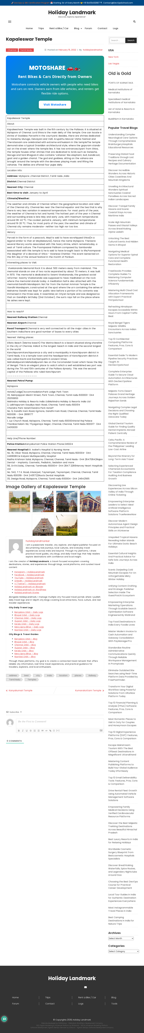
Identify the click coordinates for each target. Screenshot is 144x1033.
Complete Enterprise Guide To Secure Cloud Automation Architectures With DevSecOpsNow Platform (122, 378)
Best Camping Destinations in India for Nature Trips (121, 920)
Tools (114, 1003)
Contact (102, 28)
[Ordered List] (35, 730)
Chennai (12, 50)
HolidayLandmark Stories (26, 592)
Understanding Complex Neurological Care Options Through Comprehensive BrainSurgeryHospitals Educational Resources (122, 141)
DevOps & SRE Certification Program (32, 2)
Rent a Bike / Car (59, 28)
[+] (57, 730)
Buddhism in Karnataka (121, 118)
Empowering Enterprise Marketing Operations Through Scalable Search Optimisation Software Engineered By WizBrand (122, 608)
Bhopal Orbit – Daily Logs (27, 615)
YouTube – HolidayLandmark (28, 577)
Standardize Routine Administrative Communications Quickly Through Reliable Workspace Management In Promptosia (122, 655)
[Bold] (19, 730)
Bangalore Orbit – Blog (25, 638)
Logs (115, 28)
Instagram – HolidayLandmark (29, 571)
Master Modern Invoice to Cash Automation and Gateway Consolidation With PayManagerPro (122, 636)
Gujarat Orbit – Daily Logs (27, 621)
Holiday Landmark (72, 12)
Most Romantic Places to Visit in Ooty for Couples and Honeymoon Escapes (122, 722)
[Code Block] (46, 730)
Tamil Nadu (26, 50)
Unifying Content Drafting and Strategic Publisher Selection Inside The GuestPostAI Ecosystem (122, 590)
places (78, 675)
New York (113, 57)
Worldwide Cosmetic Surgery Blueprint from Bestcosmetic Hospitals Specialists (121, 853)
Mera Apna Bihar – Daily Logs (29, 627)
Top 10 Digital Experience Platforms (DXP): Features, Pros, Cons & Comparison (123, 735)
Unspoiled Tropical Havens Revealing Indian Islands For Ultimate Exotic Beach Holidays (123, 542)
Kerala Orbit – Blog (23, 650)
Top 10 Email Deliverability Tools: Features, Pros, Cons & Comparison (123, 781)
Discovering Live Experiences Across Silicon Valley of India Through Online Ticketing (122, 490)
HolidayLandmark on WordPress (30, 589)
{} (54, 730)
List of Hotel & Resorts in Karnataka (121, 110)
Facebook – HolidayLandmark (29, 574)
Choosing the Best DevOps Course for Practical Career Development (123, 885)
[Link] (50, 730)
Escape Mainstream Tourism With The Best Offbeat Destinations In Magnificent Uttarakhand (122, 749)
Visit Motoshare (55, 104)
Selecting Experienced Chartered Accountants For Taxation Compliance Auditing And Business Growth (122, 472)
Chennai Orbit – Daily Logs (27, 618)
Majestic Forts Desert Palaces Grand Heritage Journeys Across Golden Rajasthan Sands (121, 395)
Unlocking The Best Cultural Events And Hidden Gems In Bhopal (123, 241)
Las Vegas (113, 63)
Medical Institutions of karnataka (120, 91)
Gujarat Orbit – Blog (24, 647)
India (49, 675)
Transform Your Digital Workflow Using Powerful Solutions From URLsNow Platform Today (122, 691)
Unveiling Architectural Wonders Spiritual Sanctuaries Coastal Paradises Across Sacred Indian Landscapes (122, 193)
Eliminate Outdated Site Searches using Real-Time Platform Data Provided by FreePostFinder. (123, 675)
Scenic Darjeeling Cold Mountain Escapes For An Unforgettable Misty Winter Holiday (122, 574)
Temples (32, 679)
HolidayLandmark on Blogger (28, 586)
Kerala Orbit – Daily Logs (26, 624)
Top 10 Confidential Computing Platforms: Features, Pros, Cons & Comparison (120, 343)
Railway (92, 675)
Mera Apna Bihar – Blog (26, 653)
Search (131, 40)
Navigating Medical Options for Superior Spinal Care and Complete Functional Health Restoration (123, 258)
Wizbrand (75, 1025)
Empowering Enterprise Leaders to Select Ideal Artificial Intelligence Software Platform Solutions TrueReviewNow (122, 508)
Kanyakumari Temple (20, 690)
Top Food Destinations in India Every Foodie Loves (121, 623)
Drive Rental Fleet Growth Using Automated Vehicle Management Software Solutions (122, 795)
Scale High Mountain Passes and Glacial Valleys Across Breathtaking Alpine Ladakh (122, 227)
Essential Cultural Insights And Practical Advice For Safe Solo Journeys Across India (122, 558)
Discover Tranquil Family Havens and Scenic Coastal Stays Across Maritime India (121, 210)
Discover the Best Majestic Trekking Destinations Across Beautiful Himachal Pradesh (123, 827)
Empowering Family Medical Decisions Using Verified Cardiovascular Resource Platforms (121, 811)
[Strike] (31, 730)
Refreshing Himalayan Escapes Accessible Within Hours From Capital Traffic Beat (123, 311)
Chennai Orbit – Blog (25, 644)
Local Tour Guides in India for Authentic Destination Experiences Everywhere (122, 898)
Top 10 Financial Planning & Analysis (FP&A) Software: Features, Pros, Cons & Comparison (123, 707)
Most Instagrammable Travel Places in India (120, 909)
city (38, 675)
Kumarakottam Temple (88, 690)
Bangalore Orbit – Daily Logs (28, 612)
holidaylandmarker (93, 49)
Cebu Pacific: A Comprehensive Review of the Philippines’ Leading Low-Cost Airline (122, 444)
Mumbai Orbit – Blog (24, 656)
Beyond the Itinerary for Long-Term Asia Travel (121, 457)
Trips (41, 28)
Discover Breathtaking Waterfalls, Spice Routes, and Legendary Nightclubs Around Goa (122, 870)
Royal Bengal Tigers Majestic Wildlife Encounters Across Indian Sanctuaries (122, 327)
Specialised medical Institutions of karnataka (121, 101)
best (26, 675)
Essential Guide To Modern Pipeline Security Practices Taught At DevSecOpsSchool (123, 360)
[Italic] (23, 730)
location (63, 675)
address (13, 675)
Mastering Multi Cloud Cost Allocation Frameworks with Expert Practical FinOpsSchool (123, 295)
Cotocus (72, 1027)
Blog (76, 28)
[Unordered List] (38, 730)
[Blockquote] (42, 730)
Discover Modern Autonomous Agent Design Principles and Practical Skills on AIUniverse (123, 525)
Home (29, 28)
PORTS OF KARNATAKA (120, 82)
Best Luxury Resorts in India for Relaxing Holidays (123, 841)
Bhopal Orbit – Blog (24, 641)
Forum (88, 28)
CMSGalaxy (62, 1023)
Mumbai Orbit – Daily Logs (27, 629)
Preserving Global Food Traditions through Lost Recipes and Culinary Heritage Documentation (122, 158)
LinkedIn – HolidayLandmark (28, 580)
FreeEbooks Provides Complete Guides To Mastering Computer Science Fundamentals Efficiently (120, 277)
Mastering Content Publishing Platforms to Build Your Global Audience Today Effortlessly (123, 766)
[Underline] (27, 730)
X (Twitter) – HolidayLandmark (30, 583)
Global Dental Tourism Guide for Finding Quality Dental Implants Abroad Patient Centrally (121, 428)
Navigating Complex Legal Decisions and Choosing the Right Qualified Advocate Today (122, 412)
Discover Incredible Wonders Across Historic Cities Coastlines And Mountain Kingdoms (121, 175)
